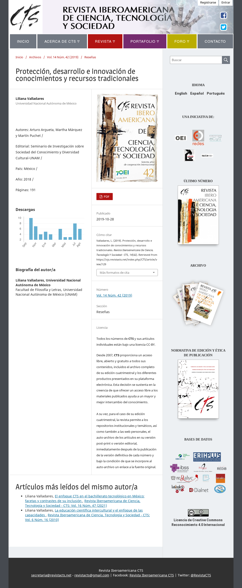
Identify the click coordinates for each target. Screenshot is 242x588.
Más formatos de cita (114, 272)
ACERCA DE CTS (62, 41)
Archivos (35, 57)
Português (216, 93)
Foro (182, 41)
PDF (106, 196)
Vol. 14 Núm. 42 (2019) (62, 57)
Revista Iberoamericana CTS (152, 575)
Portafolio (144, 41)
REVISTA (105, 41)
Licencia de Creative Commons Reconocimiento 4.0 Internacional (198, 522)
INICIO (23, 41)
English (181, 93)
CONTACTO (215, 41)
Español (197, 93)
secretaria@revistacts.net (51, 575)
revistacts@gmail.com (91, 575)
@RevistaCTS (201, 575)
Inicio (19, 57)
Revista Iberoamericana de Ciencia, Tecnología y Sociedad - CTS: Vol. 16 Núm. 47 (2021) (82, 503)
